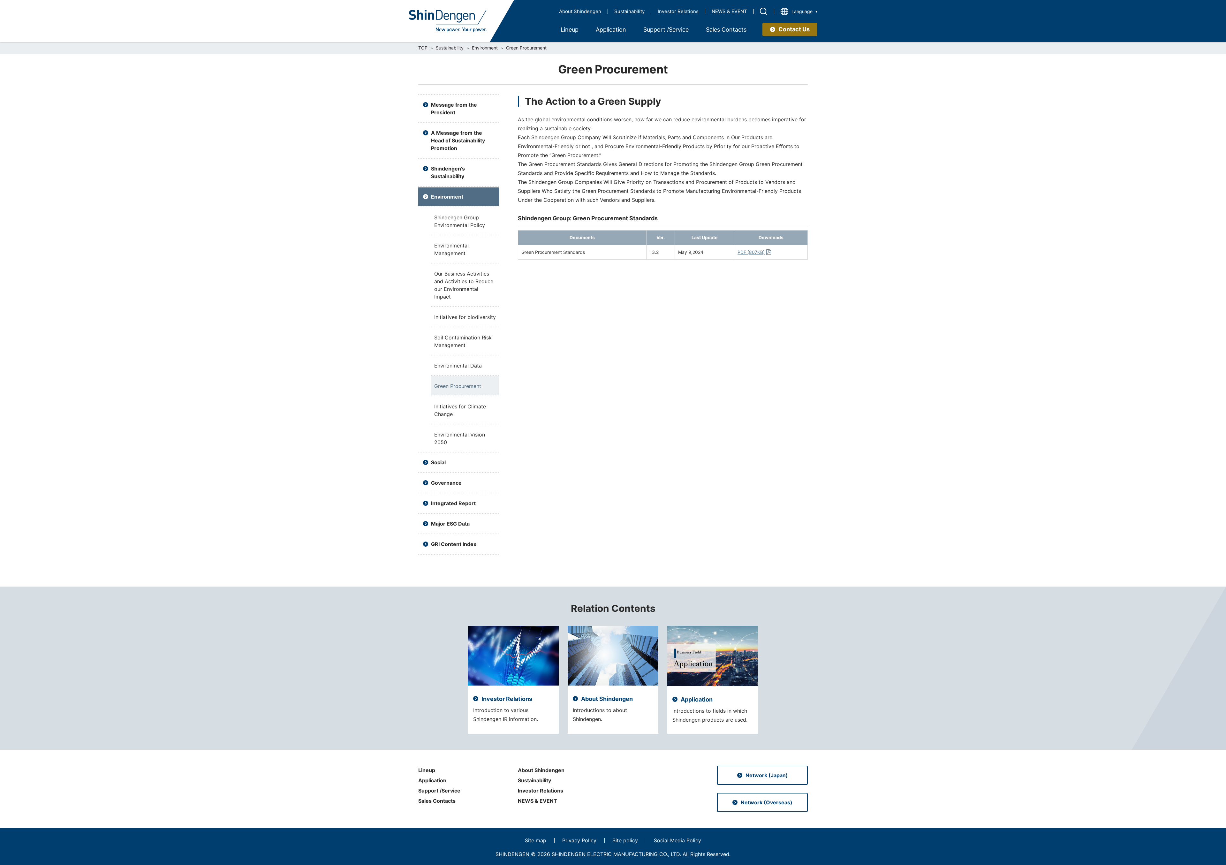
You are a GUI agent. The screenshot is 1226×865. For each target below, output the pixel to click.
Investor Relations (678, 11)
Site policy (625, 840)
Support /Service (439, 790)
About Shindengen (580, 11)
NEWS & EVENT (729, 11)
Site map (535, 840)
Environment (485, 48)
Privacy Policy (579, 840)
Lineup (426, 770)
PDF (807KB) (751, 252)
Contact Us (794, 29)
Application (432, 780)
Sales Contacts (437, 801)
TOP (423, 48)
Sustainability (629, 11)
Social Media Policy (677, 840)
